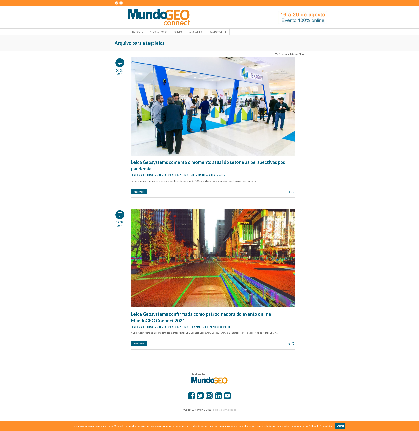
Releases (162, 175)
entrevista (195, 175)
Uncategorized (175, 175)
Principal (294, 54)
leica (205, 175)
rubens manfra (217, 175)
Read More (139, 191)
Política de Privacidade (224, 409)
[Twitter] (116, 3)
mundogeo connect (220, 327)
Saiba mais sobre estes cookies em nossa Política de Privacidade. (299, 425)
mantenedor (202, 327)
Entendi (340, 426)
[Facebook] (121, 3)
